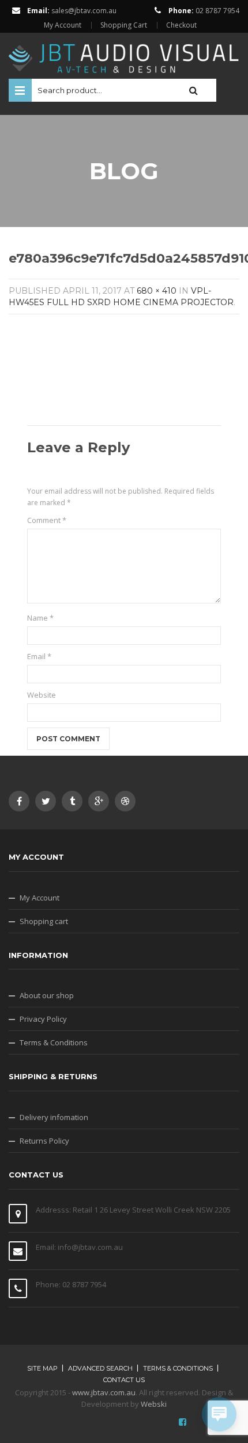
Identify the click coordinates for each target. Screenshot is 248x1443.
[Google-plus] (98, 801)
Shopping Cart (123, 25)
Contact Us (124, 1380)
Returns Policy (44, 1141)
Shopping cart (44, 921)
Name (40, 618)
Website (41, 695)
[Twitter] (45, 801)
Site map (42, 1368)
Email (39, 656)
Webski (154, 1404)
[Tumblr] (72, 801)
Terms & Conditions (54, 1042)
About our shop (47, 995)
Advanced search (100, 1368)
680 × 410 (156, 291)
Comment (46, 520)
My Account (62, 25)
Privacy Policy (43, 1019)
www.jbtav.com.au (104, 1392)
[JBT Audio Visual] (124, 54)
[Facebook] (19, 801)
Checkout (181, 25)
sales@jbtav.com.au (84, 11)
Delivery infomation (54, 1117)
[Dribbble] (125, 801)
